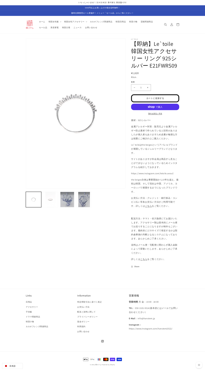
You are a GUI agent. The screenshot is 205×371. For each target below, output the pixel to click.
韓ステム (98, 365)
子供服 (29, 312)
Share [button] (136, 266)
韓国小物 (30, 321)
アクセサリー (32, 307)
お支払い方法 (83, 307)
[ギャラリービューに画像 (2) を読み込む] (50, 199)
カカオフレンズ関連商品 (37, 326)
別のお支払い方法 (155, 114)
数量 (133, 82)
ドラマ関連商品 (33, 316)
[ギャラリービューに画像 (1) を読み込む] (33, 199)
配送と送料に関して (86, 312)
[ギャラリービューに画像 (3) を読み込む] (67, 199)
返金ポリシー (83, 321)
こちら (148, 205)
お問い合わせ (83, 331)
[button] (54, 22)
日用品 (29, 302)
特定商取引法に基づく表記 (89, 302)
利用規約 (81, 326)
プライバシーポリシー (87, 316)
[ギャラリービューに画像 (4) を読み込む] (84, 199)
